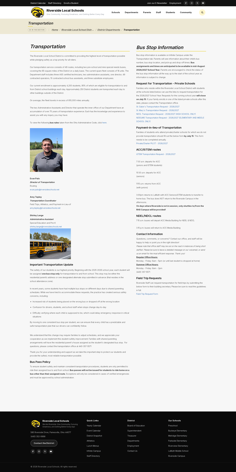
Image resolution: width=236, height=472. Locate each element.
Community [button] (186, 12)
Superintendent (134, 431)
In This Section (38, 30)
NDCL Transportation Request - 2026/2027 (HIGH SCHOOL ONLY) (166, 114)
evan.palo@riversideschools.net (44, 189)
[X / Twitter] (197, 3)
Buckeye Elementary (177, 431)
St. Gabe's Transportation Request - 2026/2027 (157, 106)
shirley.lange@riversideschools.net (46, 226)
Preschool (173, 425)
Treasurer (131, 436)
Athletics (91, 441)
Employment (175, 3)
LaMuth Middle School (178, 451)
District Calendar (38, 3)
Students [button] (170, 12)
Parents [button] (147, 12)
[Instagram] (191, 3)
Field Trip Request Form (147, 294)
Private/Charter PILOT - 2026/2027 (152, 143)
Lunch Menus (93, 446)
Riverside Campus (176, 456)
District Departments (108, 29)
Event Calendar (94, 431)
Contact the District (44, 443)
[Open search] (202, 12)
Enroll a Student (71, 3)
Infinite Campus (94, 451)
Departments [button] (131, 12)
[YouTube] (203, 3)
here (104, 122)
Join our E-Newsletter (157, 3)
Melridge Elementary (177, 436)
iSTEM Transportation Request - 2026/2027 (155, 154)
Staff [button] (158, 12)
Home (55, 29)
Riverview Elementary (178, 446)
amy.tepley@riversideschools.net (45, 208)
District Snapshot (94, 436)
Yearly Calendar (94, 425)
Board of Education (136, 425)
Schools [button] (116, 12)
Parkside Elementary (177, 441)
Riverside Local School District (77, 29)
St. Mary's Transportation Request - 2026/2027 (157, 110)
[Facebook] (186, 3)
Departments (133, 441)
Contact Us (132, 451)
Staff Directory (54, 3)
